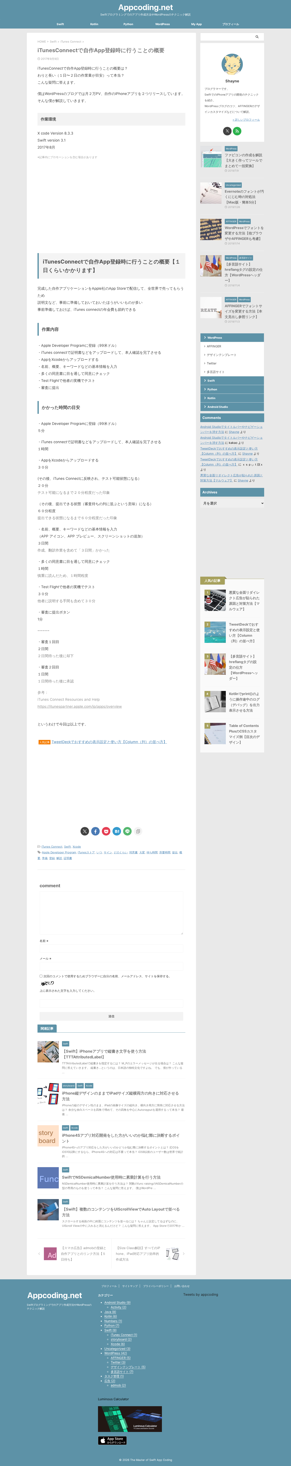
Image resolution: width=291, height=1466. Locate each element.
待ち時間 (152, 852)
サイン (108, 852)
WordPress (162, 24)
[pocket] (106, 831)
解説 (59, 858)
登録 (52, 858)
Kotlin (94, 24)
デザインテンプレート (222, 355)
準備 (45, 858)
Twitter (211, 363)
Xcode (77, 846)
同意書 (133, 852)
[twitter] (85, 831)
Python (128, 24)
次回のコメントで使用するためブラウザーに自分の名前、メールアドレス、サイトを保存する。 (107, 976)
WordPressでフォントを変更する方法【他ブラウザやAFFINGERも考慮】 (244, 233)
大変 (142, 852)
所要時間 (164, 852)
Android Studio (217, 406)
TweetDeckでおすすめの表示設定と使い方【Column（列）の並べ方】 (109, 742)
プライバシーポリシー (156, 1286)
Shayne (234, 432)
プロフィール (230, 24)
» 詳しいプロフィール (246, 119)
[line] (127, 831)
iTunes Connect (52, 846)
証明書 (68, 858)
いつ (99, 852)
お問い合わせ (182, 1286)
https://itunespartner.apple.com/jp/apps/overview (79, 706)
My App (196, 24)
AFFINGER (214, 346)
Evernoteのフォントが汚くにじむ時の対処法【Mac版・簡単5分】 (244, 196)
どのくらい (121, 852)
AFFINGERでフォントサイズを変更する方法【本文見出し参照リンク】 (243, 311)
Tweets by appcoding (200, 1294)
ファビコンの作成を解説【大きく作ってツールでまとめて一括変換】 (243, 160)
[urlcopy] (138, 831)
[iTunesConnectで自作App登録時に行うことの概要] (116, 831)
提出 (175, 852)
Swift (60, 24)
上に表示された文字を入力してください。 (68, 990)
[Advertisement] (111, 206)
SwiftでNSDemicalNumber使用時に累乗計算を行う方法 (111, 1177)
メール (45, 958)
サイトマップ (130, 1286)
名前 (44, 941)
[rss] (237, 131)
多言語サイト (216, 372)
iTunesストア (86, 852)
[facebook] (95, 831)
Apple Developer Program (59, 852)
